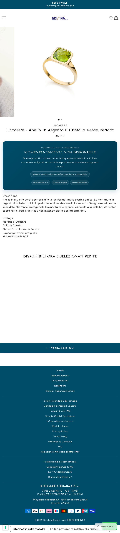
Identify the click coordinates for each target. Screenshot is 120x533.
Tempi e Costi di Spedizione (60, 416)
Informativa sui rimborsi (60, 421)
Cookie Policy (60, 436)
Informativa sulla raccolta (29, 529)
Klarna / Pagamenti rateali (60, 390)
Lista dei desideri (60, 375)
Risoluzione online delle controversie (60, 451)
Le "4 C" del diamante (60, 471)
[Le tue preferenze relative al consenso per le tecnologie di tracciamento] (5, 528)
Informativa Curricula (60, 441)
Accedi (60, 370)
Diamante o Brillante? (60, 476)
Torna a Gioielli (62, 348)
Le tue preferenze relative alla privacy (74, 529)
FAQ (60, 446)
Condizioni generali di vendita (60, 405)
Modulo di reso (60, 426)
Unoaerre (59, 125)
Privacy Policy (60, 431)
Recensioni (60, 385)
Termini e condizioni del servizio (60, 400)
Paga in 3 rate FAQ (60, 410)
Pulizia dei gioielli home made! (60, 461)
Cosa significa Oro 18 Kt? (60, 466)
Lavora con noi (60, 380)
